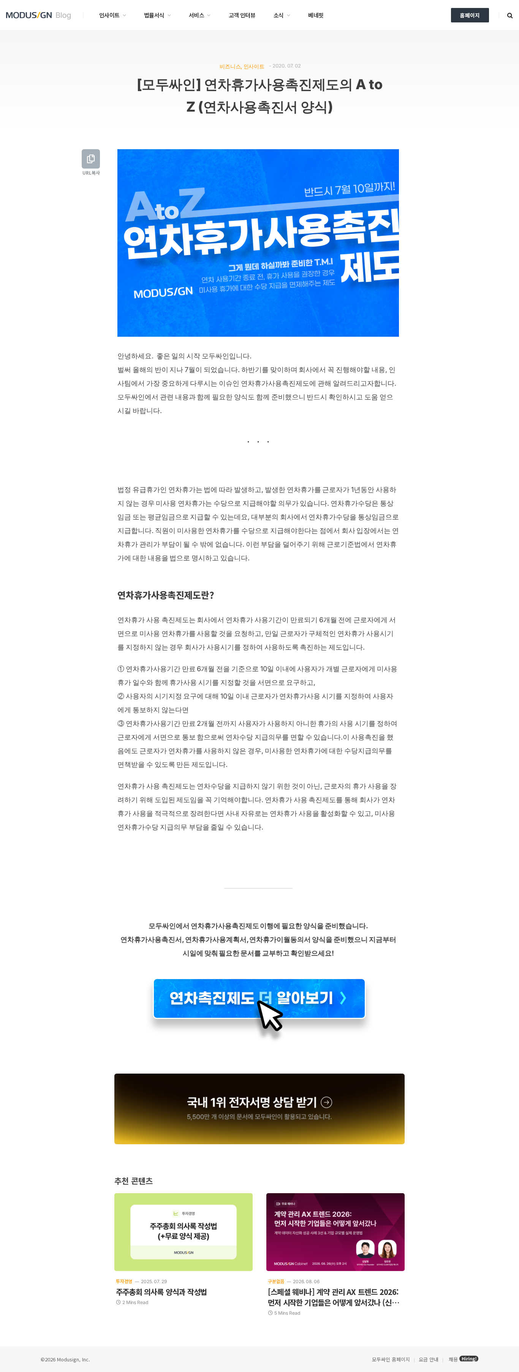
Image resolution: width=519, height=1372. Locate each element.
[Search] (509, 15)
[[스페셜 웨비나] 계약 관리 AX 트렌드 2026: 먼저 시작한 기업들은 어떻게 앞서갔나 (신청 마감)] (335, 1232)
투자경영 (124, 1281)
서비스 (196, 15)
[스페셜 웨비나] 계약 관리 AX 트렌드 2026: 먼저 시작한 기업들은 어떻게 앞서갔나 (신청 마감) (333, 1297)
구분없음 (276, 1281)
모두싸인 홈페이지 (390, 1359)
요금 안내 (428, 1359)
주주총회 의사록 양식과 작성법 (161, 1292)
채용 (453, 1359)
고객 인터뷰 (242, 15)
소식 (279, 15)
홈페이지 (470, 15)
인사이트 (109, 15)
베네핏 (315, 15)
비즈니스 (230, 66)
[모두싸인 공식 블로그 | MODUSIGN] (41, 15)
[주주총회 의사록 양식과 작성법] (183, 1232)
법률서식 (154, 15)
